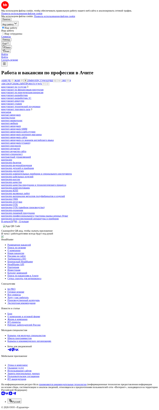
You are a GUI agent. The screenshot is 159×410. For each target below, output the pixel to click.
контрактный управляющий (16, 157)
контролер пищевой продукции (18, 213)
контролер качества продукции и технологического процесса (33, 185)
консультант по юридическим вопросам (22, 92)
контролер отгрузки (11, 201)
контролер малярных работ (15, 193)
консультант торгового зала (15, 109)
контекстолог (8, 117)
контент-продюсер (11, 145)
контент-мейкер (9, 123)
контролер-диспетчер (12, 171)
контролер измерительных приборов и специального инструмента (36, 173)
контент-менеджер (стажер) (15, 143)
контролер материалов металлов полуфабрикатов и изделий (33, 196)
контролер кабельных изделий (17, 176)
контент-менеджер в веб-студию (18, 131)
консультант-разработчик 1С (16, 98)
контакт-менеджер (11, 115)
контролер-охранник (12, 210)
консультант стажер (11, 103)
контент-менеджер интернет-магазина (21, 134)
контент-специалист (12, 154)
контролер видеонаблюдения (16, 165)
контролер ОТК (9, 204)
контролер (6, 159)
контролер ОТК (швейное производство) (23, 207)
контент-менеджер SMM (14, 129)
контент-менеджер (11, 126)
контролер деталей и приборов (17, 168)
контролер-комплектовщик (15, 187)
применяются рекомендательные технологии (63, 384)
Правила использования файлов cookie (54, 16)
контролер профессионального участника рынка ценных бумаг (34, 216)
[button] (4, 54)
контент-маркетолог (12, 120)
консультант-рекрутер (12, 101)
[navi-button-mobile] (4, 64)
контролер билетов (11, 162)
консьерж (6, 112)
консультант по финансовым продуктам (22, 89)
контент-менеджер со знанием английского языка (27, 140)
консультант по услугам (13, 87)
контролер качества (11, 182)
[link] (6, 47)
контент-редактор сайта (13, 151)
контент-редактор (10, 148)
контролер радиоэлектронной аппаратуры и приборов (30, 218)
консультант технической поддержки (20, 106)
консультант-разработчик (14, 95)
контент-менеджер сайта (14, 137)
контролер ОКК (9, 199)
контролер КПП (9, 190)
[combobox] (14, 400)
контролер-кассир (10, 179)
